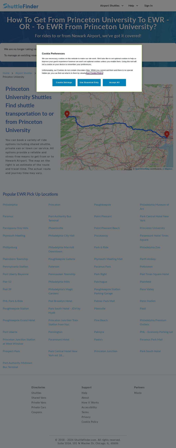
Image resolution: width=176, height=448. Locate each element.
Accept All (114, 82)
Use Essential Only (89, 82)
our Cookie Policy (95, 73)
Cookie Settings (64, 82)
